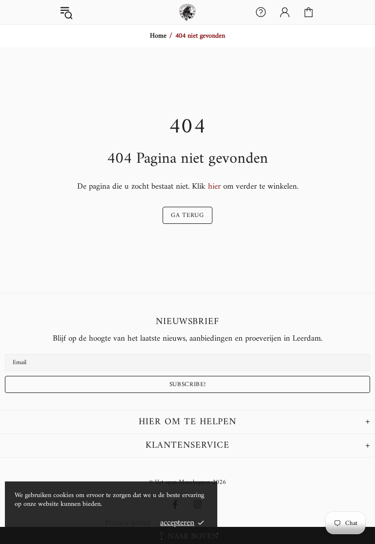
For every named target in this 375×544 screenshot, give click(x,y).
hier (214, 186)
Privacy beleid (127, 523)
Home (158, 36)
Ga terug (187, 215)
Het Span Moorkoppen (187, 12)
